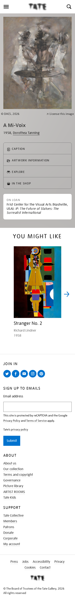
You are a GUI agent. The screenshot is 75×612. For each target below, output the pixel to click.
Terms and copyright (18, 475)
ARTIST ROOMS (14, 492)
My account (11, 544)
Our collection (13, 469)
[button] (68, 6)
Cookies (30, 567)
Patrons (8, 527)
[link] (22, 114)
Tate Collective (13, 515)
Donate (8, 533)
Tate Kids (9, 497)
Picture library (13, 486)
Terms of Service (36, 421)
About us (9, 463)
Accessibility (41, 562)
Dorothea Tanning (26, 133)
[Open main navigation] (14, 6)
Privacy (59, 562)
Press (14, 562)
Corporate (10, 538)
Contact (45, 567)
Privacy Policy (11, 421)
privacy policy (19, 429)
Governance (11, 480)
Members (10, 521)
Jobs (25, 562)
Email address (13, 396)
